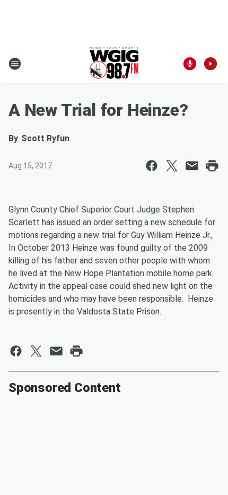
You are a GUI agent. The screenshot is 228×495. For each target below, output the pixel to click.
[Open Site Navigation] (14, 63)
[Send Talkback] (189, 63)
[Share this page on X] (171, 165)
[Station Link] (114, 64)
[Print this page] (212, 165)
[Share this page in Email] (192, 165)
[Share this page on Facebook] (151, 165)
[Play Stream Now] (210, 63)
